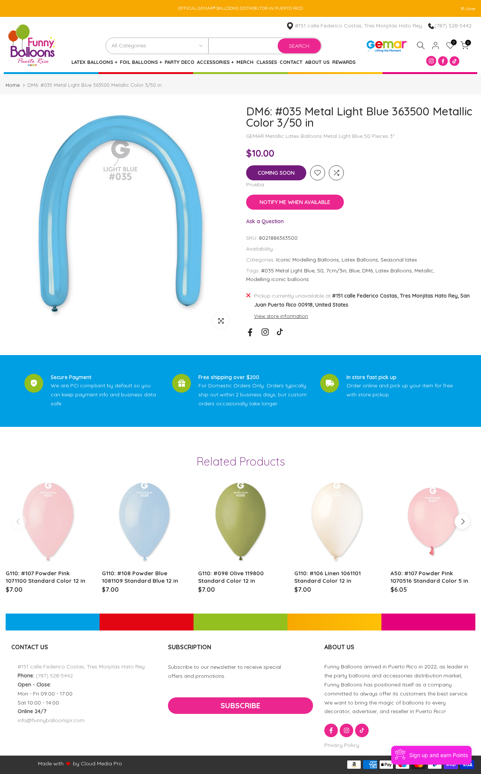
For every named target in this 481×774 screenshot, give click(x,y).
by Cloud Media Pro (97, 763)
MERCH (245, 62)
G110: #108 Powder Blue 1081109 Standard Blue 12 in (140, 577)
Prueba (255, 184)
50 (320, 270)
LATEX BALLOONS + (94, 62)
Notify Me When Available (295, 202)
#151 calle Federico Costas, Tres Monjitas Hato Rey (358, 25)
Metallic (423, 270)
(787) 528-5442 (453, 25)
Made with (51, 763)
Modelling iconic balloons (277, 279)
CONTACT (291, 62)
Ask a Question (265, 221)
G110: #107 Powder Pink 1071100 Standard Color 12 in (45, 577)
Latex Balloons (360, 259)
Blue (354, 270)
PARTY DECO (179, 62)
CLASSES (266, 62)
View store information (281, 316)
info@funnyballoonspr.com (51, 720)
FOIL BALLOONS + (141, 62)
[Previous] (18, 521)
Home (13, 85)
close (14, 8)
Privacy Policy (341, 745)
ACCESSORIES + (215, 62)
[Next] (462, 521)
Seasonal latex (399, 259)
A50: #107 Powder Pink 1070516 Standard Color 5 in (429, 577)
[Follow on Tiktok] (279, 332)
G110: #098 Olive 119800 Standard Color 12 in (231, 577)
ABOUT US (317, 62)
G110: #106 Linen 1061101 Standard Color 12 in (327, 577)
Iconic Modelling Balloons (307, 259)
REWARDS (343, 62)
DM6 (367, 270)
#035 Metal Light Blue (288, 270)
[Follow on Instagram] (265, 332)
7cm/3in (336, 270)
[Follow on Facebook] (250, 332)
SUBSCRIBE (240, 705)
